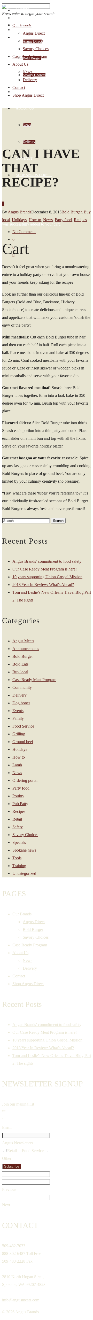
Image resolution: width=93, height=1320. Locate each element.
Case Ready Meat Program (34, 679)
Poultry (18, 796)
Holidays (19, 749)
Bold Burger (32, 58)
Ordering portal (24, 780)
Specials (19, 842)
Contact (24, 158)
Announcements (25, 648)
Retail (17, 819)
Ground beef (22, 741)
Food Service (23, 726)
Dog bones (21, 703)
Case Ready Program (36, 92)
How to (18, 757)
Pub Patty (20, 803)
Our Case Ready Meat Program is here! (44, 569)
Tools (16, 858)
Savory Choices (34, 75)
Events (18, 710)
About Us (25, 108)
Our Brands (27, 25)
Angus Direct (32, 41)
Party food (20, 788)
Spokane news (24, 850)
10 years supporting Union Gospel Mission (47, 577)
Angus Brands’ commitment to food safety (46, 561)
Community (22, 687)
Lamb (17, 765)
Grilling (18, 734)
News (27, 125)
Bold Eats (20, 664)
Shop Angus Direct (34, 175)
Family (18, 718)
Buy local (20, 672)
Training (19, 865)
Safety (17, 827)
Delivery (29, 142)
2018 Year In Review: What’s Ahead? (43, 584)
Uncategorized (24, 873)
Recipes (80, 220)
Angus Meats (23, 641)
